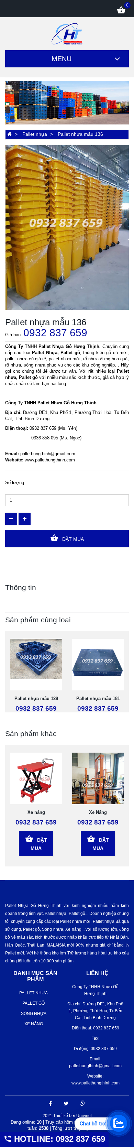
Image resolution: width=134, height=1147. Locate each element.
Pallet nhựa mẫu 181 (98, 698)
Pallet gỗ (33, 1003)
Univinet (84, 1115)
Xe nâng (36, 812)
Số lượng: (15, 482)
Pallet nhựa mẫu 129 (36, 698)
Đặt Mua (72, 539)
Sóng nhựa (33, 1013)
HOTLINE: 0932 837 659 (58, 1139)
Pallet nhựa (34, 134)
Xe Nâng (98, 812)
